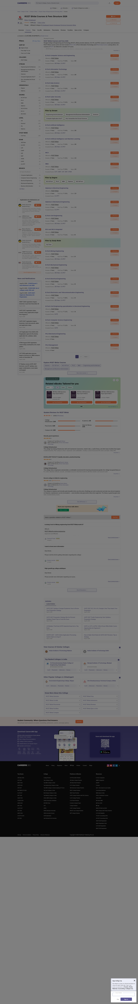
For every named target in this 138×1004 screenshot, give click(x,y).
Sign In (126, 999)
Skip (118, 999)
